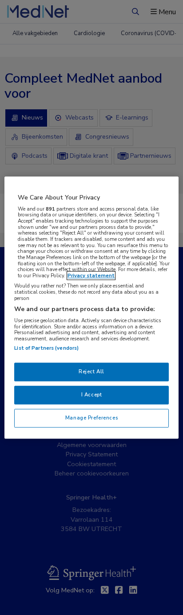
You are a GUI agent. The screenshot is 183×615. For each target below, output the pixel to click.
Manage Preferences (91, 417)
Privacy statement (91, 275)
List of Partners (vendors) (46, 347)
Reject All (91, 371)
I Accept (91, 394)
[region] (91, 307)
